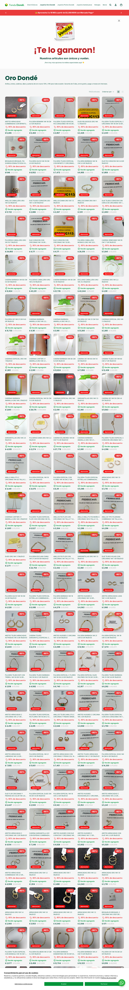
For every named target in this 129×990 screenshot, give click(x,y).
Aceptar (64, 984)
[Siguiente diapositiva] (121, 12)
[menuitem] (32, 5)
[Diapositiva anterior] (6, 12)
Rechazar (104, 984)
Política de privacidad (108, 978)
